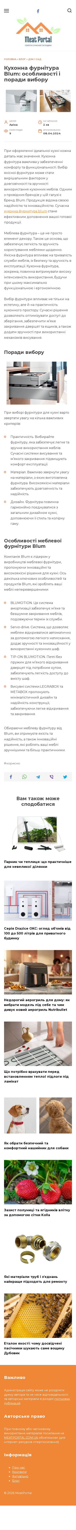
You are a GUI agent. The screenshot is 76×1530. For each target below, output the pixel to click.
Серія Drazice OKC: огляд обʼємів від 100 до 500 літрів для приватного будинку (37, 933)
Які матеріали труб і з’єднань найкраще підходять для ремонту (35, 1279)
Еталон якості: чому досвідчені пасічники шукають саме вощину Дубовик (34, 1348)
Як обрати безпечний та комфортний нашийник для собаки (36, 1145)
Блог (22, 59)
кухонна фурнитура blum (25, 211)
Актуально (20, 1476)
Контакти (19, 1472)
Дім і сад (34, 59)
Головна (10, 59)
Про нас (18, 1467)
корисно (13, 763)
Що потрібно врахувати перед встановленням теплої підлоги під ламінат (36, 1076)
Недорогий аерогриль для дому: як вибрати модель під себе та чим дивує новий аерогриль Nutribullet (37, 1005)
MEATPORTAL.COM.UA (21, 1438)
